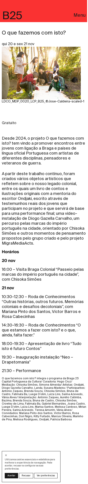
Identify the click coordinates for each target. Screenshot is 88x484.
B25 (12, 15)
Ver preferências (46, 475)
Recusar (26, 475)
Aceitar (11, 475)
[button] (6, 455)
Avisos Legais (16, 84)
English (11, 78)
